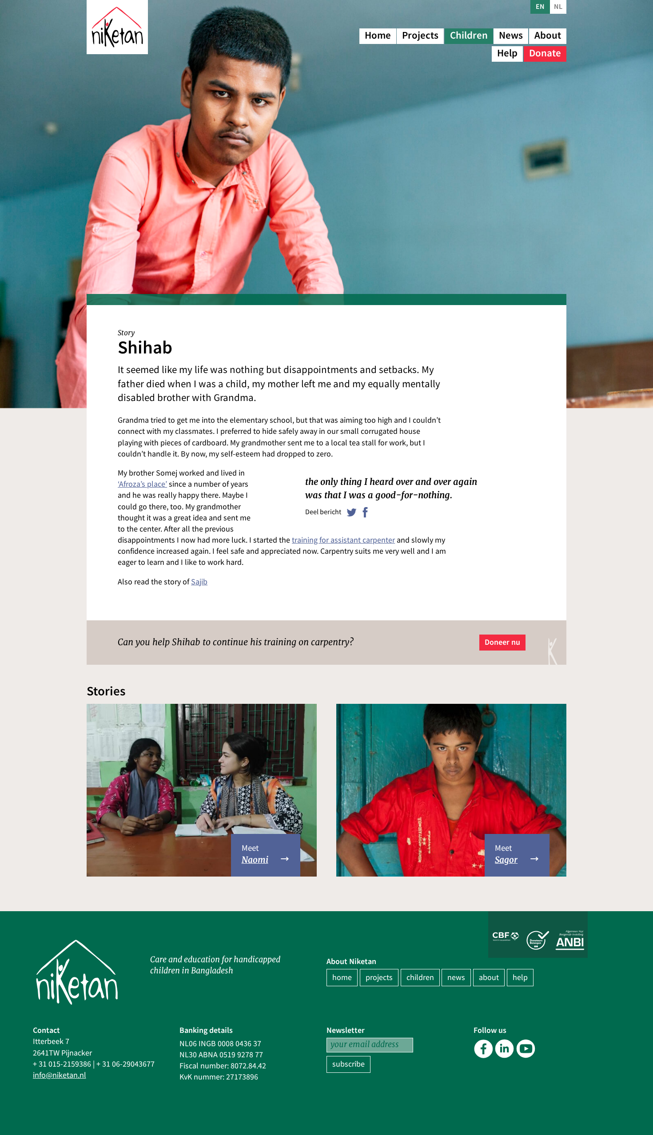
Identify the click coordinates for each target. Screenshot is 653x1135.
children (420, 977)
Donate (545, 53)
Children (469, 35)
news (456, 977)
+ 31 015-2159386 (62, 1064)
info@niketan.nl (59, 1075)
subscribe (348, 1064)
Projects (420, 35)
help (520, 977)
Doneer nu (502, 642)
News (511, 35)
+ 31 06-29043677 (125, 1064)
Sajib (199, 582)
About (547, 35)
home (342, 977)
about (489, 977)
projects (379, 977)
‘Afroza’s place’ (142, 484)
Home (378, 35)
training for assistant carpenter (343, 540)
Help (507, 53)
